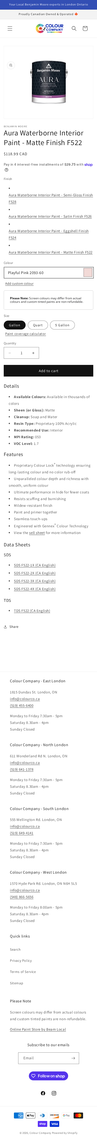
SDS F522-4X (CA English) (34, 588)
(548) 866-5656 (21, 896)
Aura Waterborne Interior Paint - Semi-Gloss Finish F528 (51, 198)
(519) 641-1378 (21, 769)
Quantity (10, 343)
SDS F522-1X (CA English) (34, 565)
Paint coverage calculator (25, 333)
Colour (8, 263)
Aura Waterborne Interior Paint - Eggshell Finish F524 (49, 234)
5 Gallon (62, 325)
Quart (38, 325)
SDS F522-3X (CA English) (34, 581)
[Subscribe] (73, 1058)
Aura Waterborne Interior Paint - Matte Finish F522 (51, 252)
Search (15, 949)
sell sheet (37, 532)
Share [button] (14, 626)
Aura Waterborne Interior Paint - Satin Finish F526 (50, 216)
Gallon (14, 325)
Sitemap (16, 983)
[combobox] (48, 273)
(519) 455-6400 (21, 705)
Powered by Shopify (65, 1133)
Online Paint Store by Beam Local (38, 1029)
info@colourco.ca (25, 698)
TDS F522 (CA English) (32, 610)
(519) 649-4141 (21, 833)
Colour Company (41, 1133)
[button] (9, 28)
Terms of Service (23, 971)
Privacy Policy (21, 960)
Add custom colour (19, 283)
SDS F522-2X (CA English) (34, 573)
